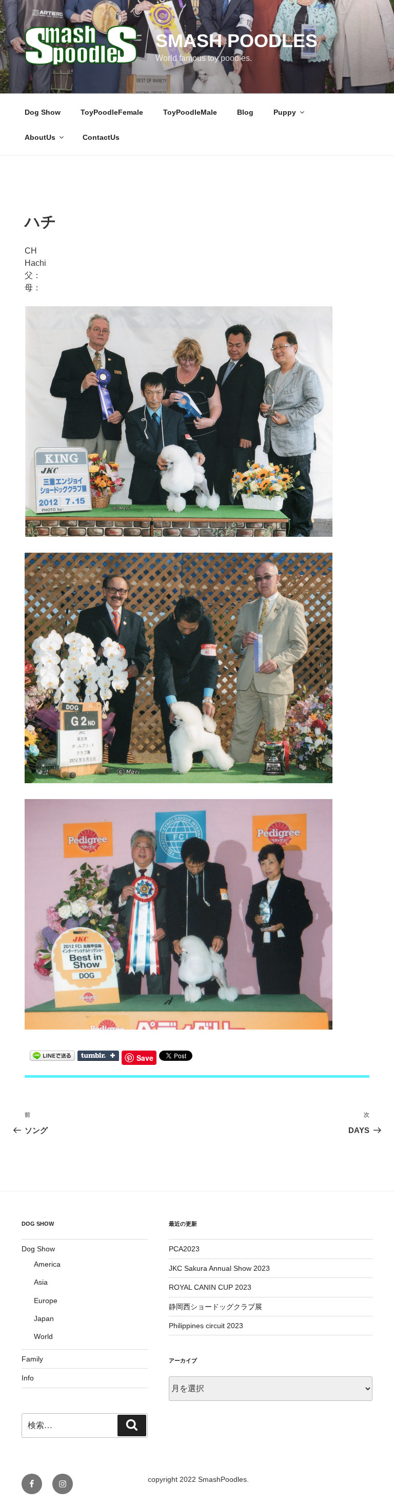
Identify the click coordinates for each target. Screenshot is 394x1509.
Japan (44, 1318)
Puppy (284, 112)
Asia (41, 1282)
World (43, 1336)
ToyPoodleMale (190, 112)
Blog (245, 112)
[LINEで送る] (52, 1055)
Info (28, 1378)
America (47, 1264)
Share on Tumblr (98, 1056)
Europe (45, 1300)
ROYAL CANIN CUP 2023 (210, 1287)
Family (32, 1359)
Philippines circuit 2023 (206, 1326)
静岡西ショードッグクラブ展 (215, 1307)
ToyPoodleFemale (112, 112)
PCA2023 (184, 1249)
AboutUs (40, 137)
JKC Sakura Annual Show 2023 (219, 1268)
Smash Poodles (236, 40)
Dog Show (43, 112)
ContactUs (101, 137)
